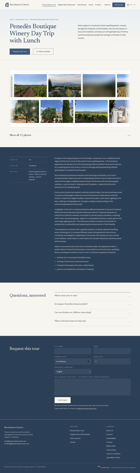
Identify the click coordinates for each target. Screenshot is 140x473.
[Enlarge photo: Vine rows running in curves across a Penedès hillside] (110, 85)
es (131, 4)
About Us (107, 5)
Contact (109, 442)
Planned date (60, 357)
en (128, 4)
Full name (59, 346)
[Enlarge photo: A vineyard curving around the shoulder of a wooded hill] (75, 85)
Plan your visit (119, 5)
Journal (90, 5)
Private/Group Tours (49, 5)
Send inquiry (62, 400)
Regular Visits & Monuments (66, 5)
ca (134, 4)
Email (96, 346)
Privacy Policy (111, 450)
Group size (98, 357)
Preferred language (64, 367)
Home (11, 19)
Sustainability (111, 438)
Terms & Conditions (113, 454)
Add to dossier (44, 51)
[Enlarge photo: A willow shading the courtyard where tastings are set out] (46, 111)
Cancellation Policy (113, 457)
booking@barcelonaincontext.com (16, 444)
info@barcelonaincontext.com (86, 408)
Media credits (111, 446)
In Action (99, 5)
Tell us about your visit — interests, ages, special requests (82, 377)
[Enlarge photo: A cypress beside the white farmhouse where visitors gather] (80, 111)
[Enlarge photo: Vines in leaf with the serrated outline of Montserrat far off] (114, 111)
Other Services (82, 5)
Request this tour (20, 51)
